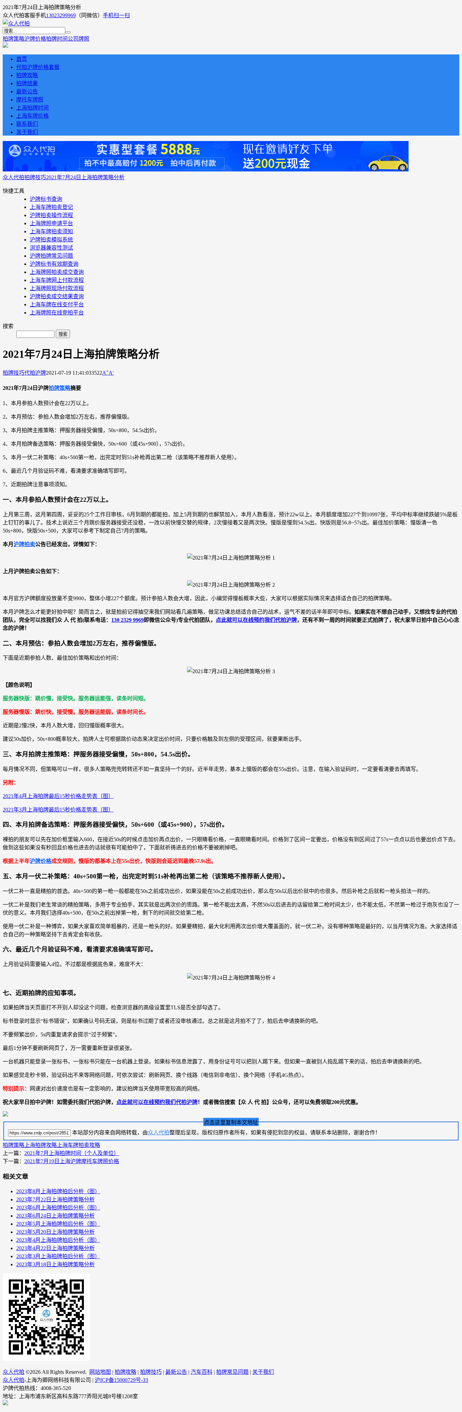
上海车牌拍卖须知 (51, 231)
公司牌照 (78, 39)
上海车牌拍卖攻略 (78, 1145)
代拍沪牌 (35, 373)
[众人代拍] (16, 23)
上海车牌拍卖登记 (51, 207)
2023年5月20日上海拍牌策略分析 (55, 1232)
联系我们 (27, 124)
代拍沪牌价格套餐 (38, 67)
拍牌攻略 (27, 75)
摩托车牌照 (29, 99)
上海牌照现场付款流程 (57, 288)
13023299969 (61, 15)
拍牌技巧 (35, 177)
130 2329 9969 (127, 620)
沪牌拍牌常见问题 (51, 256)
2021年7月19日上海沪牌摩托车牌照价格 (71, 1161)
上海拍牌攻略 (40, 1145)
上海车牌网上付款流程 (57, 280)
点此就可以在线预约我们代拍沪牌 (256, 620)
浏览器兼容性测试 (51, 248)
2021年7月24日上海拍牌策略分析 (85, 177)
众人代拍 (13, 177)
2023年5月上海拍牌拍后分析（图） (58, 1224)
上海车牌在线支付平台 (57, 304)
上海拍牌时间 (32, 108)
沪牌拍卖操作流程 (51, 215)
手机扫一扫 (116, 15)
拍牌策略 (13, 39)
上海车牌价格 (32, 116)
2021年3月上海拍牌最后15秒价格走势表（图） (58, 810)
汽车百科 (201, 1372)
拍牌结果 (27, 83)
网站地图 (100, 1372)
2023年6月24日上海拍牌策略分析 (55, 1216)
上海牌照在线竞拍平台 (57, 312)
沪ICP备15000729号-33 (121, 1380)
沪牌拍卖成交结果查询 (57, 296)
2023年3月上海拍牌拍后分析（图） (58, 1256)
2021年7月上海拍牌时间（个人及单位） (71, 1153)
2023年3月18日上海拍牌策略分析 (55, 1264)
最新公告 (27, 91)
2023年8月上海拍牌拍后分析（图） (58, 1191)
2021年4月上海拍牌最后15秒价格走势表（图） (58, 796)
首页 (21, 59)
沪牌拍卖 (24, 544)
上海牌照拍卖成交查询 (57, 272)
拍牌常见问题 (232, 1372)
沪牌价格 (35, 39)
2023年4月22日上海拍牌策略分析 (55, 1248)
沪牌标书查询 (46, 199)
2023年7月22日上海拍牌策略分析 (55, 1199)
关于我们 (27, 132)
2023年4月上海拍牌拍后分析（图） (58, 1240)
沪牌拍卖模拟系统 (51, 239)
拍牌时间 (57, 39)
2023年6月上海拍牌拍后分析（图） (58, 1207)
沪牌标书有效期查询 (54, 264)
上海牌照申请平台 (51, 223)
